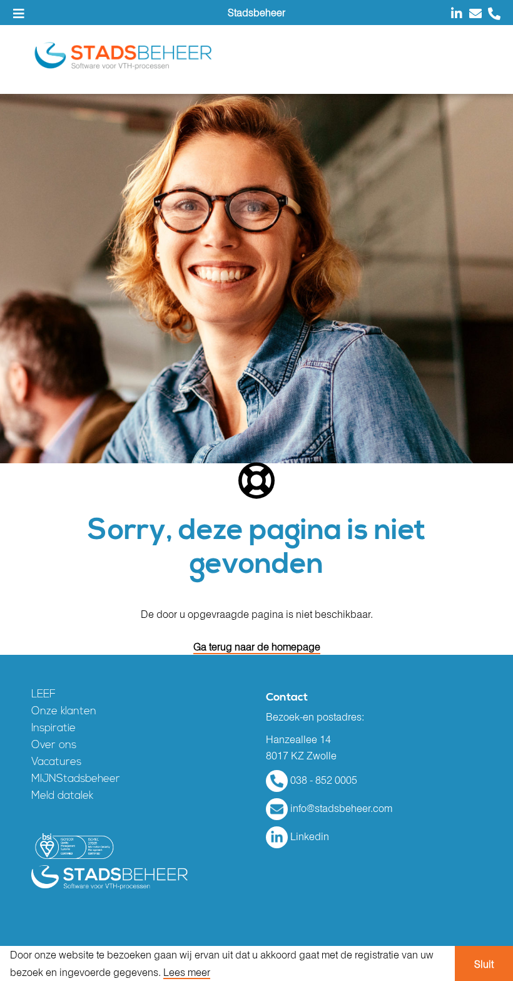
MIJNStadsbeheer (75, 779)
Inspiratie (53, 728)
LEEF (43, 694)
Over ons (53, 745)
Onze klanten (63, 711)
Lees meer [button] (186, 972)
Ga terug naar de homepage (256, 646)
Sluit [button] (484, 964)
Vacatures (56, 762)
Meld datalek (62, 796)
